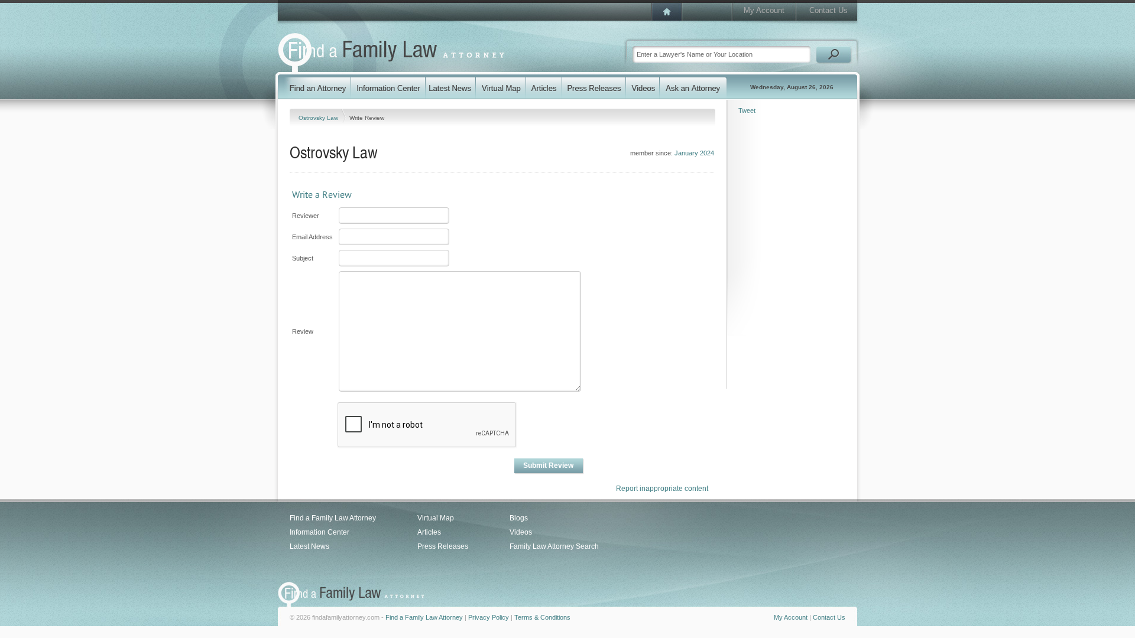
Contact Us (828, 10)
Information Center (319, 532)
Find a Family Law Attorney (333, 518)
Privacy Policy (488, 617)
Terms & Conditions (542, 617)
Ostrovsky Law (319, 118)
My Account (764, 10)
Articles (429, 532)
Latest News (309, 546)
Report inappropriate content (662, 488)
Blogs (519, 518)
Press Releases (442, 546)
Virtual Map (435, 518)
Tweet (746, 110)
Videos (521, 532)
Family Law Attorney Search (554, 546)
